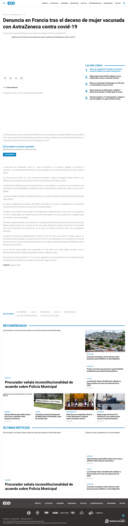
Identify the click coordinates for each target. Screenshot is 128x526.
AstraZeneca (22, 312)
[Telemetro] (28, 514)
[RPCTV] (37, 514)
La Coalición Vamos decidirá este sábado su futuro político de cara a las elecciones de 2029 (104, 383)
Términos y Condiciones (11, 519)
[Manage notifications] (123, 515)
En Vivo (118, 3)
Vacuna (34, 312)
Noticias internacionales (27, 316)
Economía (64, 3)
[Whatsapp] (16, 78)
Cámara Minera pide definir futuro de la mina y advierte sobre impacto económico (17, 416)
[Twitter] (11, 78)
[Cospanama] (55, 514)
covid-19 (57, 312)
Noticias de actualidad (50, 316)
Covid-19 (6, 14)
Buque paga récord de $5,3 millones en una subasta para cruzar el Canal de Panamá (105, 77)
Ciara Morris (7, 421)
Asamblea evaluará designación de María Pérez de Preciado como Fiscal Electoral (48, 416)
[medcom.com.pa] (99, 514)
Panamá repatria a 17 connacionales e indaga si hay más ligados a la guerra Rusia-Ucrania (107, 98)
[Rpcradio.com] (72, 514)
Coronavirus (45, 312)
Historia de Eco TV (26, 519)
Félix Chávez (90, 388)
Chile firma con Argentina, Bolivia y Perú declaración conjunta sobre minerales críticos (79, 416)
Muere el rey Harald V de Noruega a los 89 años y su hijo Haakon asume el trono (107, 84)
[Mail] (21, 78)
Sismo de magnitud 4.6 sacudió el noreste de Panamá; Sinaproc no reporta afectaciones (106, 70)
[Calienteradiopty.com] (81, 514)
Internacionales (95, 3)
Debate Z (45, 3)
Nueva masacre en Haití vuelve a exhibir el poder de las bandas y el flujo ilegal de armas (106, 91)
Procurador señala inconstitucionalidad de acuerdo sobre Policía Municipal (39, 384)
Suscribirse (9, 154)
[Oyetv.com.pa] (46, 514)
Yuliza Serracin (12, 87)
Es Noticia (54, 3)
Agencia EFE (69, 421)
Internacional (70, 312)
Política (84, 3)
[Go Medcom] (64, 514)
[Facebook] (5, 78)
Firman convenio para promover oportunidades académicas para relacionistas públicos (105, 370)
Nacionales (74, 3)
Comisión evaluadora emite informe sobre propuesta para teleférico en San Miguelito (103, 358)
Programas (108, 3)
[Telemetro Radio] (90, 514)
